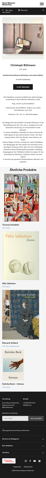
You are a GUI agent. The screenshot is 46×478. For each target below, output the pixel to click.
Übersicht (24, 10)
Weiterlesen (15, 346)
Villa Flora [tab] (5, 453)
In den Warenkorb (23, 87)
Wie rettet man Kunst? (7, 11)
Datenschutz (28, 467)
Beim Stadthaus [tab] (7, 446)
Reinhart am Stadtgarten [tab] (10, 439)
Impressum (17, 467)
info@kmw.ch (27, 405)
